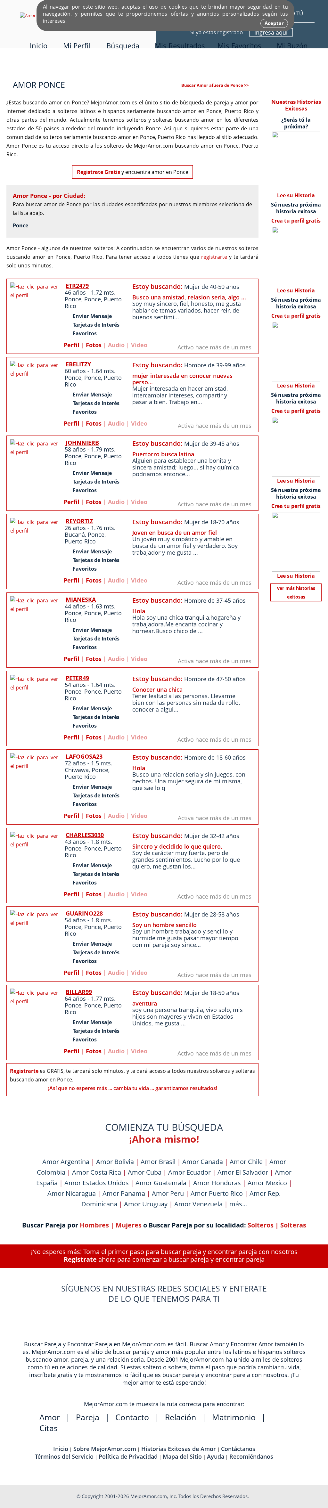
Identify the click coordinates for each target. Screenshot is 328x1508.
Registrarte (24, 1070)
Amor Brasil (158, 1161)
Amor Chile (246, 1161)
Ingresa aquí (271, 32)
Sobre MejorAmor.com (104, 1449)
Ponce (20, 225)
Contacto (132, 1417)
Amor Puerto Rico (217, 1193)
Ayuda (215, 1456)
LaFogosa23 (84, 756)
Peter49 (77, 678)
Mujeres (129, 1225)
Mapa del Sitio (182, 1456)
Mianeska (81, 599)
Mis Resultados (180, 46)
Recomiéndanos (251, 1456)
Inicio (38, 46)
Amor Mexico (267, 1182)
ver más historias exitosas (296, 592)
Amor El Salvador (242, 1172)
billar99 (79, 992)
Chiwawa (77, 770)
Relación (180, 1417)
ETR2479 (77, 285)
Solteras (293, 1225)
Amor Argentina (65, 1161)
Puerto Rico (80, 541)
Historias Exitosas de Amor (178, 1449)
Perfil (71, 345)
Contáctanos (238, 1449)
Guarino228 (84, 913)
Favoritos (85, 333)
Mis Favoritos (239, 46)
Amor (49, 1417)
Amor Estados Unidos (96, 1182)
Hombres (94, 1225)
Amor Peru (168, 1193)
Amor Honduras (217, 1182)
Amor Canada (202, 1161)
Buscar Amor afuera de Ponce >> (215, 85)
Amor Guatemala (160, 1182)
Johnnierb (82, 442)
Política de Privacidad (128, 1456)
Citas (48, 1427)
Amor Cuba (144, 1172)
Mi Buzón (292, 46)
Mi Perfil (76, 46)
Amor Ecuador (189, 1172)
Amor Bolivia (115, 1161)
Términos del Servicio (64, 1456)
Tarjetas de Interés (96, 324)
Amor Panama (123, 1193)
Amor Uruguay (146, 1204)
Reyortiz (79, 521)
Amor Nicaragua (71, 1193)
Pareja (87, 1417)
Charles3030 (85, 835)
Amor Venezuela (198, 1204)
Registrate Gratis (98, 171)
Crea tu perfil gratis (296, 220)
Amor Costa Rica (96, 1172)
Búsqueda (122, 46)
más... (238, 1204)
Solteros (261, 1225)
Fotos (94, 345)
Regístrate (80, 1259)
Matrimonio (234, 1417)
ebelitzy (78, 364)
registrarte (214, 256)
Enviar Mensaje (92, 316)
